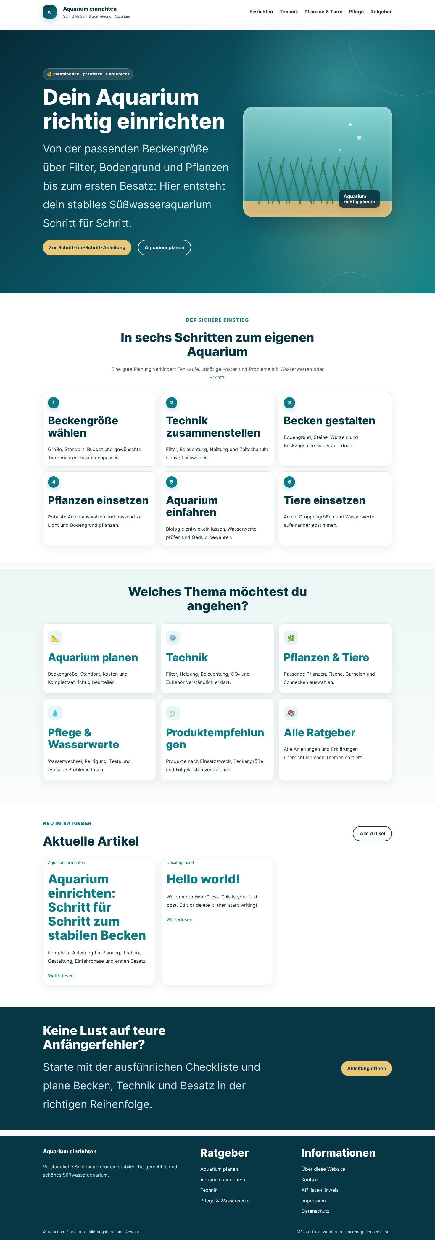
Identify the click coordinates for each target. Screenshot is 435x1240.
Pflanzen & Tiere (326, 657)
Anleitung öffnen (366, 1068)
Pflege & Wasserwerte (83, 738)
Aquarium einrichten (90, 9)
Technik (187, 657)
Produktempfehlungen (215, 738)
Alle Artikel (372, 833)
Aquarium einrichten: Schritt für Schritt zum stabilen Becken (97, 907)
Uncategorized (180, 862)
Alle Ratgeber (319, 732)
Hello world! (203, 879)
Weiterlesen (61, 976)
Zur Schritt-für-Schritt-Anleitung (87, 247)
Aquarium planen (164, 247)
